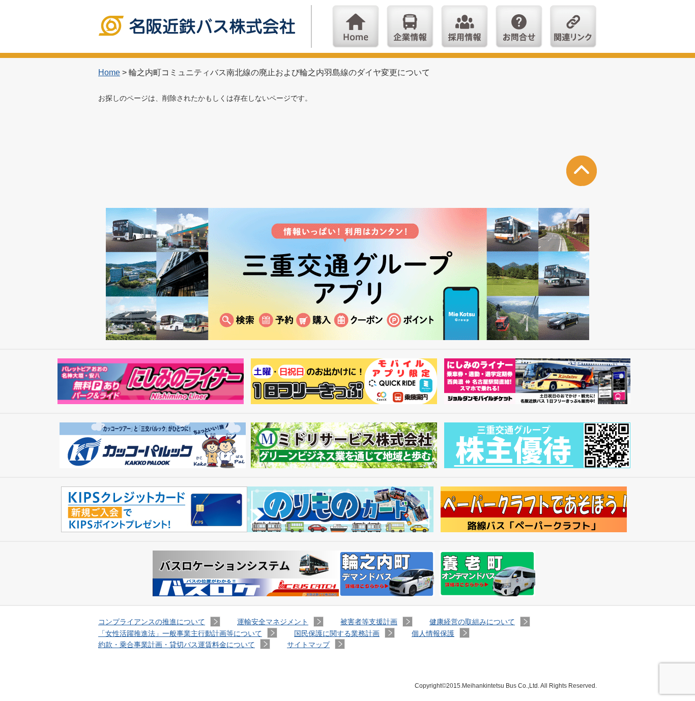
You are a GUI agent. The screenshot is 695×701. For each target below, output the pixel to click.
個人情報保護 (433, 633)
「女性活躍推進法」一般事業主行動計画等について (180, 633)
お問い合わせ (519, 26)
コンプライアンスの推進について (151, 622)
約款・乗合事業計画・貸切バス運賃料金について (176, 645)
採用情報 (464, 26)
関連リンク (573, 26)
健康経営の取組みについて (472, 622)
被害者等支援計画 (368, 622)
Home (355, 26)
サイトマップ (308, 645)
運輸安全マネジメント (272, 622)
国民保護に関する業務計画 (337, 633)
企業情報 (410, 26)
